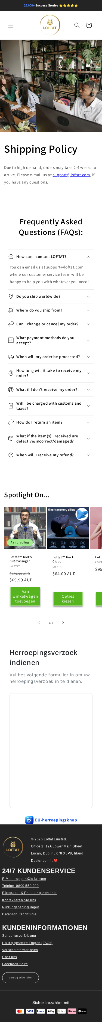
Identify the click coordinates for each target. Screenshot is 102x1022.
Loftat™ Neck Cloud (63, 559)
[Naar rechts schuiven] (63, 622)
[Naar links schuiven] (39, 622)
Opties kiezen (67, 599)
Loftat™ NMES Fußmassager (21, 559)
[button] (11, 25)
